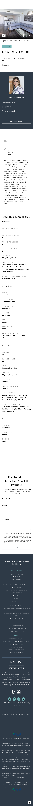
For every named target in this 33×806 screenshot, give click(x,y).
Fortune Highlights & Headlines (17, 590)
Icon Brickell (17, 592)
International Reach (17, 582)
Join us (17, 595)
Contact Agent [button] (16, 121)
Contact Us (17, 598)
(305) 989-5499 (8, 107)
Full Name (6, 498)
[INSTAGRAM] (14, 699)
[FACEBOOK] (9, 699)
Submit (16, 547)
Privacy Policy (25, 714)
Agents (17, 576)
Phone (4, 505)
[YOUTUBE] (23, 699)
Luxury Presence (17, 705)
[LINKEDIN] (18, 699)
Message (5, 519)
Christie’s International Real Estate (17, 584)
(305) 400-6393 (16, 647)
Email (4, 512)
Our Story (17, 587)
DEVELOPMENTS (16, 606)
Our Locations (17, 579)
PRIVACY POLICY (16, 652)
